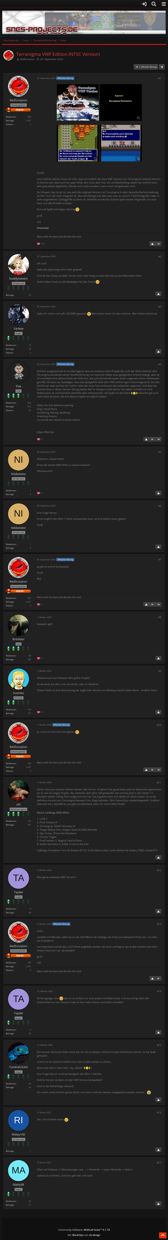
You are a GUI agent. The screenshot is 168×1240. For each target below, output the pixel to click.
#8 (159, 617)
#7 (159, 559)
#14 (159, 991)
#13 (159, 924)
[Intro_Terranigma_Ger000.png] (77, 102)
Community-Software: (84, 1229)
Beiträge (10, 120)
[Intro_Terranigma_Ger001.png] (120, 102)
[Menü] (163, 4)
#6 (159, 505)
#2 (159, 256)
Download (43, 228)
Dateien (9, 124)
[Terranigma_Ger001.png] (77, 143)
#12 (159, 870)
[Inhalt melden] (152, 244)
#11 (159, 782)
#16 (159, 1112)
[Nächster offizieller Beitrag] (158, 244)
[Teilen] (162, 67)
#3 (159, 306)
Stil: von (84, 1235)
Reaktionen (11, 116)
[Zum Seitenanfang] (162, 1235)
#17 (159, 1162)
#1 (159, 78)
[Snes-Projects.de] (84, 22)
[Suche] (154, 4)
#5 (159, 452)
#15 (159, 1045)
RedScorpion (27, 59)
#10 (159, 724)
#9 (159, 671)
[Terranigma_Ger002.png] (120, 143)
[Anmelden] (75, 4)
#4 (159, 364)
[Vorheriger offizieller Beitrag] (152, 439)
